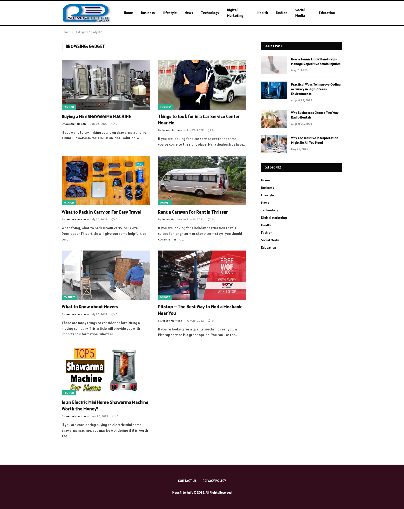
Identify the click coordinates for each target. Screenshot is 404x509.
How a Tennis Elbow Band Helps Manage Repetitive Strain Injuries (315, 61)
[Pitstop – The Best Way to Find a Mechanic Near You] (202, 275)
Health (262, 13)
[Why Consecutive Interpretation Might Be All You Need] (274, 144)
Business (148, 13)
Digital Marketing (235, 13)
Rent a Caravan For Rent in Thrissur (193, 212)
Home (128, 13)
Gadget (165, 202)
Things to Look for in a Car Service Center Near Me (199, 119)
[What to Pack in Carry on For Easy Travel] (106, 180)
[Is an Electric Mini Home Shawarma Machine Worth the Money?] (106, 371)
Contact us (187, 481)
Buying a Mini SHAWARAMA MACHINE (96, 116)
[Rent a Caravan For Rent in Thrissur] (202, 180)
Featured (70, 297)
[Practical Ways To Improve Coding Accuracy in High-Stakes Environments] (274, 90)
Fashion (281, 13)
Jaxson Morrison (75, 123)
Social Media (300, 13)
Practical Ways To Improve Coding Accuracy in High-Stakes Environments (316, 89)
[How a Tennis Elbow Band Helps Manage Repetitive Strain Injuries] (274, 65)
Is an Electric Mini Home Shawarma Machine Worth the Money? (105, 405)
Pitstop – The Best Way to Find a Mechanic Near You (200, 310)
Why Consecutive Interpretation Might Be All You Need (314, 140)
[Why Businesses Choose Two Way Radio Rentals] (274, 119)
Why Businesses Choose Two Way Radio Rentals (315, 115)
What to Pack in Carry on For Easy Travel (101, 212)
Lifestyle (170, 13)
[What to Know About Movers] (106, 275)
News (189, 13)
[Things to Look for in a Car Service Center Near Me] (202, 85)
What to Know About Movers (90, 307)
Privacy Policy (214, 481)
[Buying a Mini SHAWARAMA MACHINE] (106, 85)
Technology (210, 13)
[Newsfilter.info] (87, 13)
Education (327, 13)
